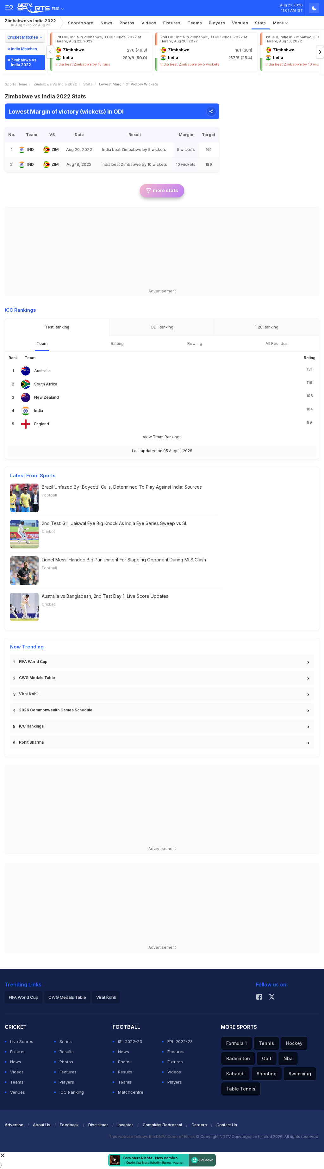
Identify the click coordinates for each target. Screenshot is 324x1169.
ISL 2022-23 (130, 1041)
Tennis (266, 1043)
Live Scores (21, 1041)
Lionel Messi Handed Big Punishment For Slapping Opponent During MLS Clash (124, 559)
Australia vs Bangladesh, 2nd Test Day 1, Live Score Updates (105, 596)
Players (66, 1082)
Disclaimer (98, 1124)
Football (49, 495)
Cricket (48, 531)
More (279, 22)
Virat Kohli (28, 693)
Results (66, 1051)
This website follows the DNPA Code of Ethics (152, 1136)
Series (65, 1041)
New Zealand (46, 397)
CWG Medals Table (37, 677)
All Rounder (276, 343)
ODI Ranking (162, 327)
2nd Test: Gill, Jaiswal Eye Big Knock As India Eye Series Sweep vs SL (114, 523)
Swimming (300, 1073)
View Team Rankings (162, 436)
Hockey (294, 1043)
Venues (240, 22)
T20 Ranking (266, 327)
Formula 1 (236, 1043)
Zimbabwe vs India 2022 (30, 22)
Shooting (267, 1073)
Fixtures (172, 22)
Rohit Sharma (31, 742)
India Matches (24, 49)
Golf (266, 1058)
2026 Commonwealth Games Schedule (55, 710)
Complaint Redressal (162, 1124)
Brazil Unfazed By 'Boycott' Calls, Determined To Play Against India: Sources (122, 487)
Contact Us (226, 1124)
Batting (117, 343)
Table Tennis (240, 1088)
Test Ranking (57, 327)
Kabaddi (235, 1073)
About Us (41, 1124)
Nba (288, 1058)
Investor (125, 1124)
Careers (199, 1124)
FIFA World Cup (33, 661)
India (38, 410)
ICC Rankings (31, 726)
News (107, 22)
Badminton (238, 1058)
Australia (42, 370)
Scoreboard (81, 22)
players (217, 22)
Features (68, 1071)
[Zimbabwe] (46, 149)
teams (195, 22)
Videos (148, 22)
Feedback (69, 1124)
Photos (127, 22)
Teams (16, 1082)
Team (42, 343)
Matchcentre (130, 1092)
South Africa (45, 384)
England (41, 424)
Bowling (194, 343)
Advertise (14, 1124)
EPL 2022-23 (180, 1041)
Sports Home (16, 84)
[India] (21, 149)
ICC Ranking (71, 1092)
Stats (260, 22)
